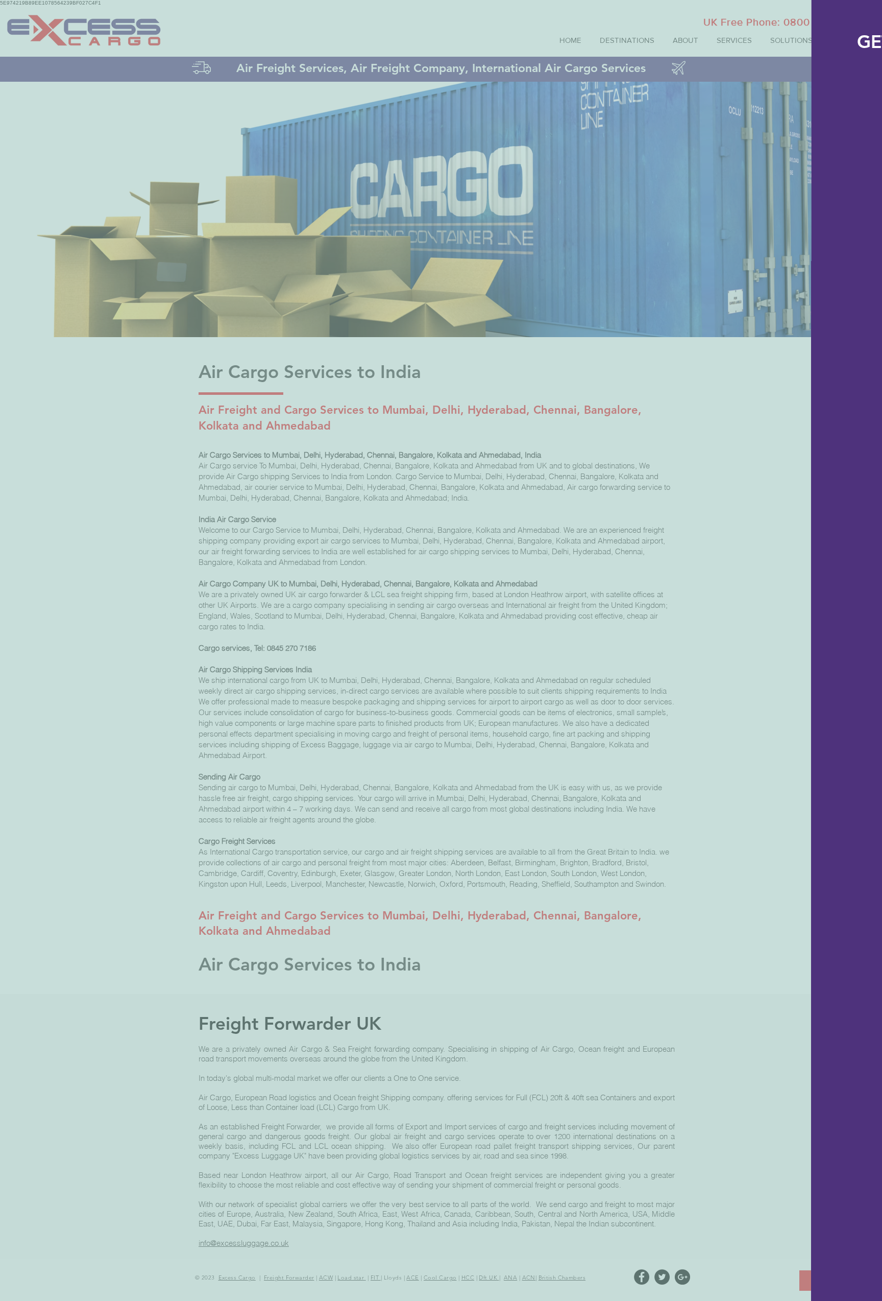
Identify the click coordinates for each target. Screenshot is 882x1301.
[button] (864, 17)
